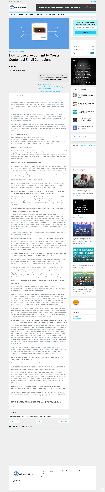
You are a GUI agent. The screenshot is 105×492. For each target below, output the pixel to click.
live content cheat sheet (22, 199)
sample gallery (18, 234)
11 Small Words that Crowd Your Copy (50, 91)
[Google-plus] (18, 1)
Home (13, 14)
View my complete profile (78, 318)
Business (40, 14)
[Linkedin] (14, 1)
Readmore (78, 195)
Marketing (30, 14)
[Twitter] (12, 1)
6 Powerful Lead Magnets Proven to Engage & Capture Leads (85, 95)
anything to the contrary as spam (52, 104)
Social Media (51, 14)
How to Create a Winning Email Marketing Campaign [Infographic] (50, 87)
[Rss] (20, 1)
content (22, 51)
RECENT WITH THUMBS (80, 136)
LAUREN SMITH (18, 95)
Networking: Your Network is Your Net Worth (82, 232)
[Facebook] (9, 1)
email (16, 51)
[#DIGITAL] (18, 10)
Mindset (61, 14)
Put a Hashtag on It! (45, 84)
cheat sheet (36, 326)
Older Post (64, 421)
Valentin (76, 316)
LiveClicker (26, 126)
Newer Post (14, 421)
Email (21, 14)
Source (13, 406)
